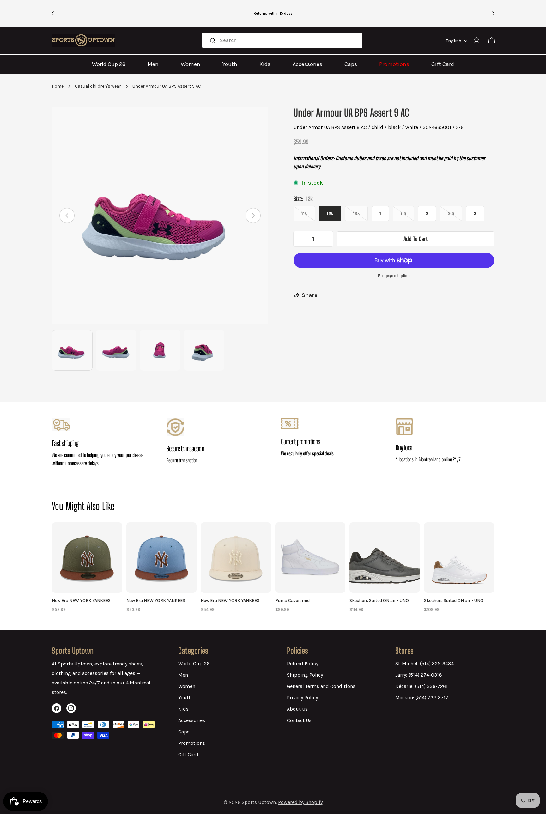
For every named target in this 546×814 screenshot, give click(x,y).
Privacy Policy (302, 698)
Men (153, 64)
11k (308, 216)
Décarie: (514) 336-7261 (421, 686)
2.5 (455, 216)
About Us (297, 709)
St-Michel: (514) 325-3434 (424, 663)
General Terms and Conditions (321, 686)
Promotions (394, 64)
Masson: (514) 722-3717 (421, 698)
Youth (229, 64)
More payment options (394, 275)
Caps (350, 64)
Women (190, 64)
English (453, 41)
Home (58, 86)
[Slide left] (67, 215)
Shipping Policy (305, 675)
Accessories (307, 64)
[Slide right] (253, 215)
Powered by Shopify (300, 802)
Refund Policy (302, 663)
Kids (264, 64)
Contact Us (299, 720)
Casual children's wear (98, 86)
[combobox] (282, 40)
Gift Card (442, 64)
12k (330, 213)
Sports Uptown (259, 802)
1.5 (407, 216)
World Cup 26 (108, 64)
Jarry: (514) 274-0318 (418, 675)
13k (360, 216)
